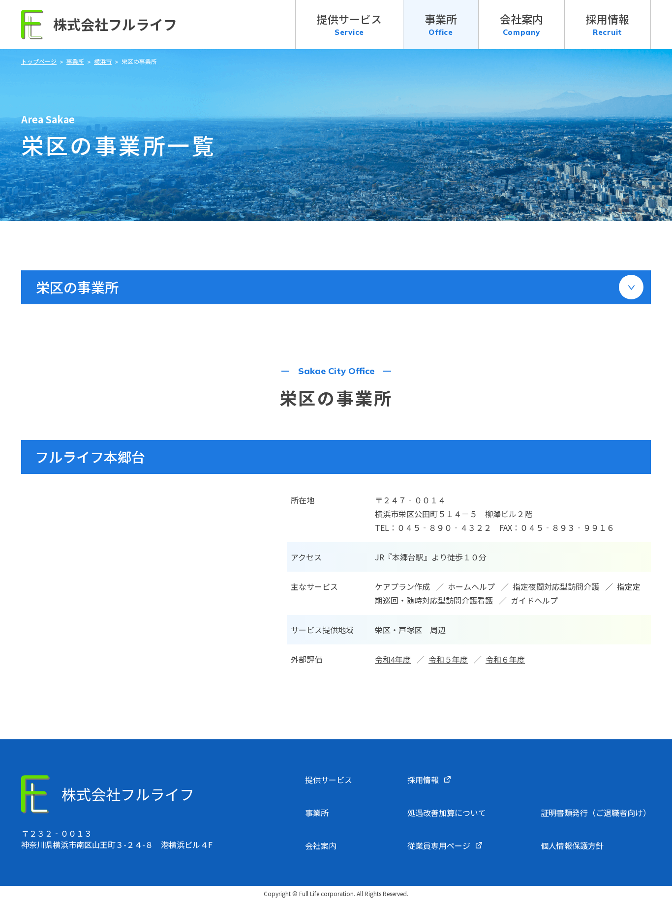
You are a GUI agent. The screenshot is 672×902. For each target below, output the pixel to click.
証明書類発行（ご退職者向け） (596, 812)
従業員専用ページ (438, 845)
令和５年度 (448, 659)
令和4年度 (393, 659)
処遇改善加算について (446, 812)
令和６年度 (505, 659)
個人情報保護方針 (572, 845)
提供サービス (328, 780)
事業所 (317, 812)
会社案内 (320, 845)
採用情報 (423, 780)
